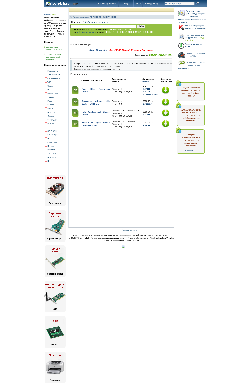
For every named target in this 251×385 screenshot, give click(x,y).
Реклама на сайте (129, 230)
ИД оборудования (85, 32)
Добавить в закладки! (97, 22)
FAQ (126, 4)
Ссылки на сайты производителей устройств (53, 57)
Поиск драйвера (151, 4)
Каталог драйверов (107, 4)
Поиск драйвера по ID (63, 6)
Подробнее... (190, 150)
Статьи (138, 4)
